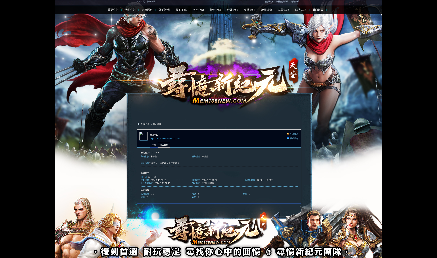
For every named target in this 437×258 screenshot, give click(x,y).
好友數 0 (153, 163)
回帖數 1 (164, 163)
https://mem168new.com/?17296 (165, 138)
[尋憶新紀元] (218, 56)
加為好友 (294, 133)
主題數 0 (175, 163)
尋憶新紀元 (138, 124)
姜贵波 (146, 124)
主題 (154, 145)
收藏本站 (151, 1)
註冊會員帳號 (282, 1)
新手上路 (152, 177)
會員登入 (269, 1)
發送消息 (294, 138)
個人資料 (164, 145)
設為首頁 (141, 1)
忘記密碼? (295, 1)
